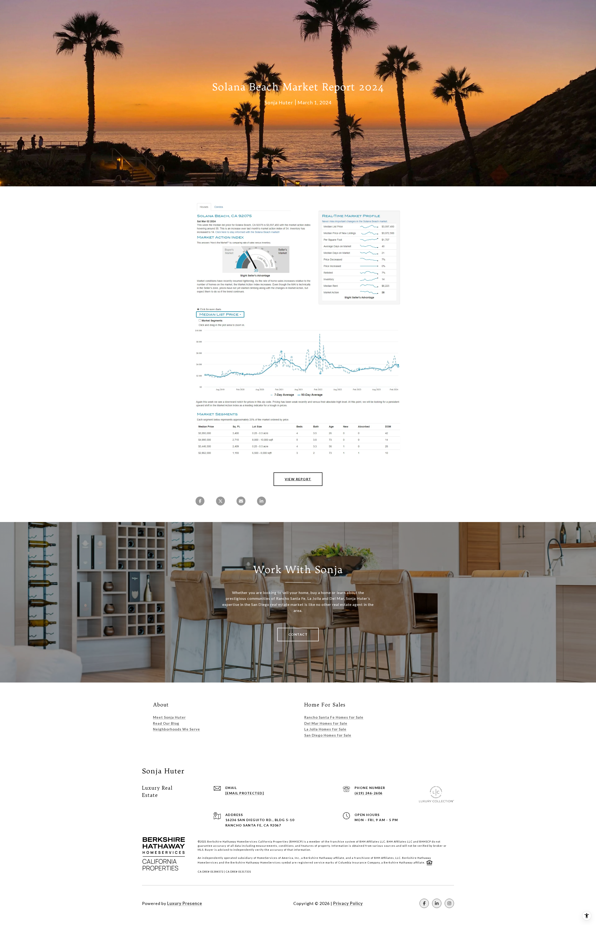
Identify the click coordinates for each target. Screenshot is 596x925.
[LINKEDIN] (436, 903)
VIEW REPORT (298, 479)
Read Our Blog (166, 723)
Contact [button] (298, 634)
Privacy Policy (348, 903)
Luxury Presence (184, 903)
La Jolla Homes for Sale (325, 729)
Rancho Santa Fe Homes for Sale (333, 717)
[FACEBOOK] (424, 903)
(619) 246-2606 (369, 793)
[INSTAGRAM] (449, 903)
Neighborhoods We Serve (176, 729)
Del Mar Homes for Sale (325, 723)
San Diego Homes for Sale (327, 735)
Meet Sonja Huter (169, 717)
